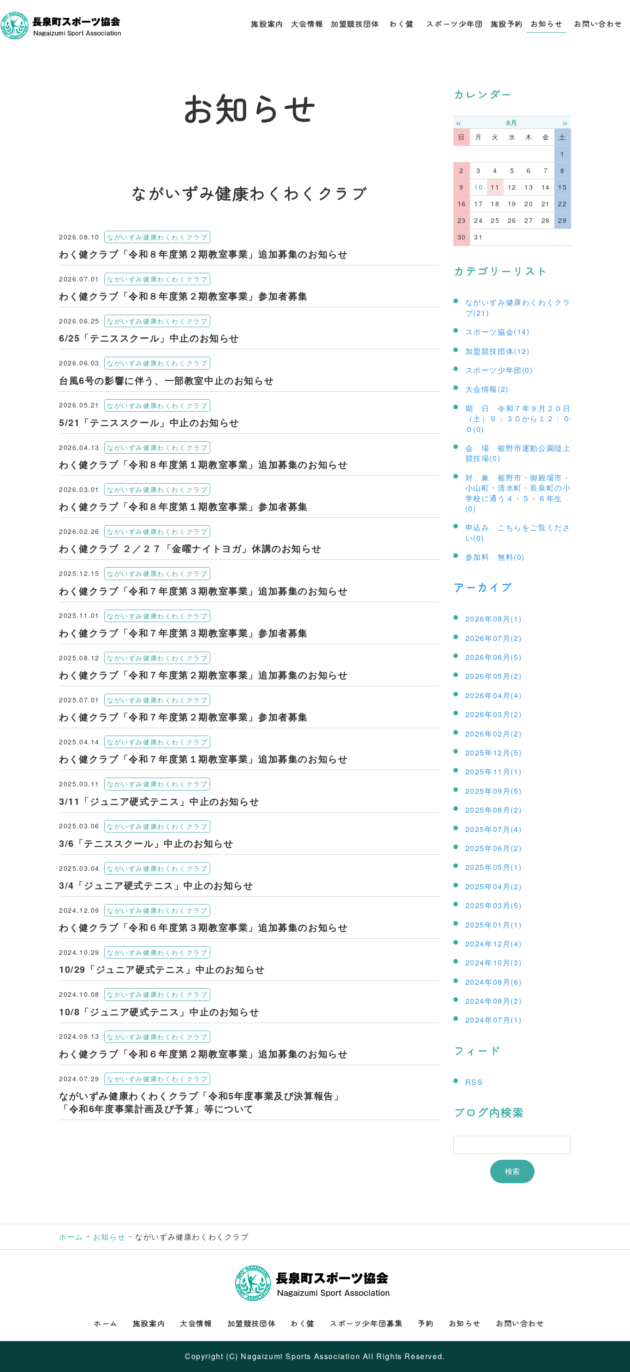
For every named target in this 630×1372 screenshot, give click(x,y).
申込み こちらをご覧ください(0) (518, 532)
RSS (474, 1082)
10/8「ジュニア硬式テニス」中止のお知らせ (159, 1011)
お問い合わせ (598, 23)
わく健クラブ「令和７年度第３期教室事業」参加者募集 (183, 632)
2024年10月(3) (493, 962)
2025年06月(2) (493, 848)
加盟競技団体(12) (497, 351)
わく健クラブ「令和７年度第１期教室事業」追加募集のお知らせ (203, 758)
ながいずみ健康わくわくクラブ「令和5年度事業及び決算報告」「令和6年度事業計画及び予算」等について (201, 1102)
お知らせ (546, 23)
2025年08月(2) (493, 809)
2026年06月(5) (493, 657)
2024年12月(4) (493, 943)
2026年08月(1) (493, 618)
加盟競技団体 (355, 23)
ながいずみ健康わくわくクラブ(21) (518, 307)
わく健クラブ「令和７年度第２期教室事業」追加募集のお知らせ (203, 674)
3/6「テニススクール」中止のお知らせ (146, 843)
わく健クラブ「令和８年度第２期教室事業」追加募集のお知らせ (203, 253)
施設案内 (267, 23)
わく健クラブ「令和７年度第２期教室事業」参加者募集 (183, 716)
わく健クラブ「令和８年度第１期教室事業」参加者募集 (183, 506)
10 (478, 187)
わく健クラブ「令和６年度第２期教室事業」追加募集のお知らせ (203, 1053)
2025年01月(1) (493, 924)
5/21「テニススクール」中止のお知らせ (149, 422)
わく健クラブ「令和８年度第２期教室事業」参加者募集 (183, 295)
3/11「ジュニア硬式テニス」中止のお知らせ (159, 801)
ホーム (71, 1236)
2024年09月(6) (493, 982)
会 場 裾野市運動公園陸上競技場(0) (518, 453)
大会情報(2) (487, 388)
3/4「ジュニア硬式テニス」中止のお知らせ (156, 885)
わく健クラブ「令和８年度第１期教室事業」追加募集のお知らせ (203, 464)
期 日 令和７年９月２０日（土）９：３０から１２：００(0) (518, 418)
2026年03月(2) (493, 714)
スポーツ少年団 (454, 23)
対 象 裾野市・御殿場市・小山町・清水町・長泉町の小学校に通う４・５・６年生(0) (518, 493)
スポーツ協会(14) (497, 331)
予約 (425, 1323)
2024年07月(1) (493, 1019)
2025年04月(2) (493, 886)
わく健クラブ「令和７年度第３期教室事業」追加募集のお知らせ (203, 590)
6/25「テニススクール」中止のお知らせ (149, 337)
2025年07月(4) (493, 829)
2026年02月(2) (493, 733)
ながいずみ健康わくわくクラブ (157, 236)
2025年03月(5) (493, 905)
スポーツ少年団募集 (366, 1323)
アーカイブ (482, 587)
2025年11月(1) (493, 771)
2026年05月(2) (493, 676)
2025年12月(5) (493, 752)
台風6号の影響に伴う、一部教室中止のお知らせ (166, 380)
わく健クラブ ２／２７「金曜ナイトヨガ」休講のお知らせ (190, 548)
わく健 (403, 23)
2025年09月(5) (493, 790)
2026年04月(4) (493, 695)
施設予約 (507, 23)
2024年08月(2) (493, 1000)
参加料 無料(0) (495, 556)
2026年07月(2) (493, 638)
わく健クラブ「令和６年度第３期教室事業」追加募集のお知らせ (203, 927)
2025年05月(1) (493, 867)
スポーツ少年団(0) (499, 370)
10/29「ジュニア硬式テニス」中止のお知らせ (162, 969)
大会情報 (307, 23)
